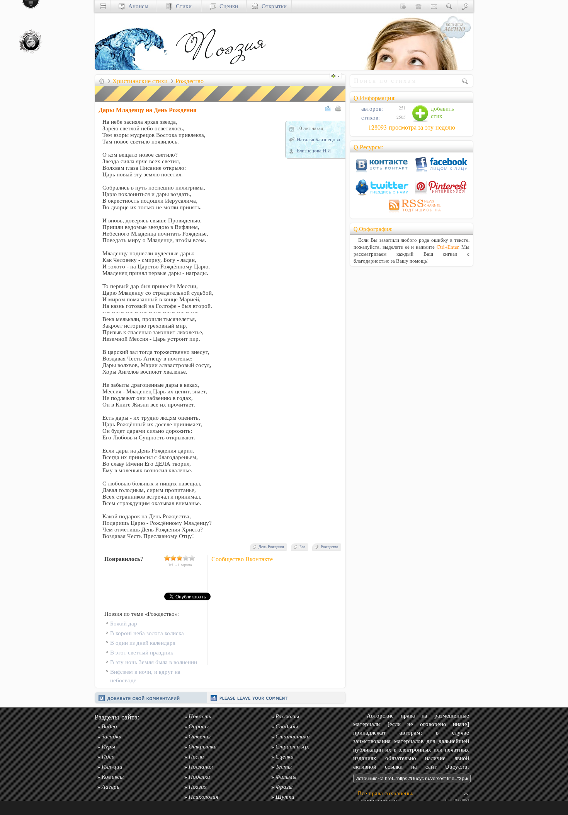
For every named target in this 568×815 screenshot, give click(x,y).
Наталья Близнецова (318, 139)
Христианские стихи (140, 81)
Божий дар (123, 623)
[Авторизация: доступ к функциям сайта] (465, 6)
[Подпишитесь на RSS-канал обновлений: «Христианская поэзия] (411, 213)
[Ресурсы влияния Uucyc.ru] (102, 81)
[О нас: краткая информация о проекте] (403, 6)
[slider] (179, 558)
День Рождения (271, 547)
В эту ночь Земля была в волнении (153, 662)
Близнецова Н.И (314, 150)
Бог (302, 547)
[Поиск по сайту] (449, 6)
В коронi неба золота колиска (147, 633)
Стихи (182, 6)
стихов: (370, 117)
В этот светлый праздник (141, 652)
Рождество (189, 81)
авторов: (371, 108)
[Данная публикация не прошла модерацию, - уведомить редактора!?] (221, 101)
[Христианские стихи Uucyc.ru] (220, 68)
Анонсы (136, 6)
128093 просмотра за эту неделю (411, 127)
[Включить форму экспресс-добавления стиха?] (338, 75)
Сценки (227, 6)
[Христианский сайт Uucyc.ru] (133, 68)
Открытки (272, 6)
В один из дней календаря (142, 642)
